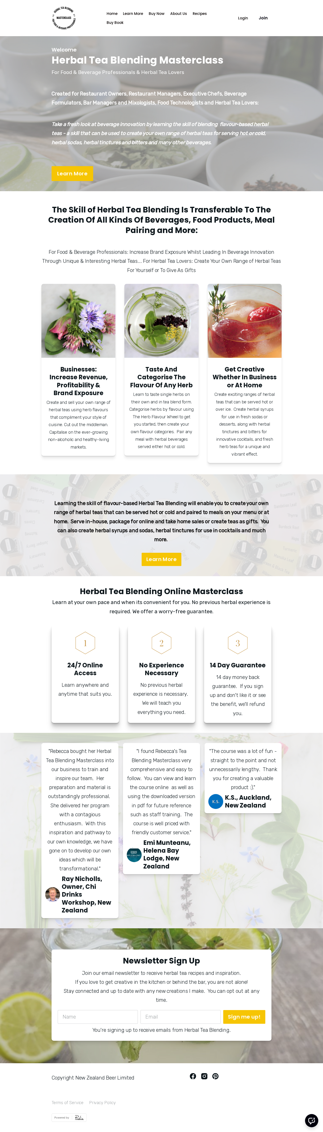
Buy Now (157, 13)
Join (263, 18)
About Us (178, 13)
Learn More (133, 13)
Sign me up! (244, 1016)
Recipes (200, 13)
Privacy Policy (102, 1102)
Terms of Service (67, 1102)
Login (243, 18)
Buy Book (115, 22)
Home (112, 13)
